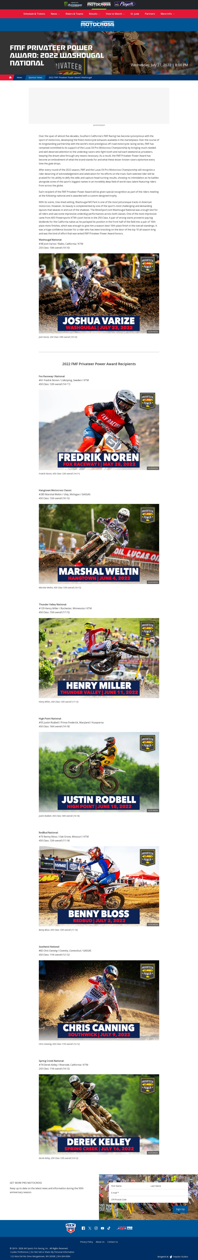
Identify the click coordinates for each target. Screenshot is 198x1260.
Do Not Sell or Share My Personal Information (52, 1252)
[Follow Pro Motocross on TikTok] (109, 1228)
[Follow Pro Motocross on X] (90, 1228)
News (19, 77)
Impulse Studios (180, 1256)
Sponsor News (35, 77)
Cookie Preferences (19, 1252)
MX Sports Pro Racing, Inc (36, 1248)
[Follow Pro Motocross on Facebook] (83, 1228)
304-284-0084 (63, 1256)
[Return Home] (97, 24)
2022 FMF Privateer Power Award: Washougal (70, 77)
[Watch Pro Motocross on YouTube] (102, 1228)
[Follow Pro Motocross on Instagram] (96, 1228)
